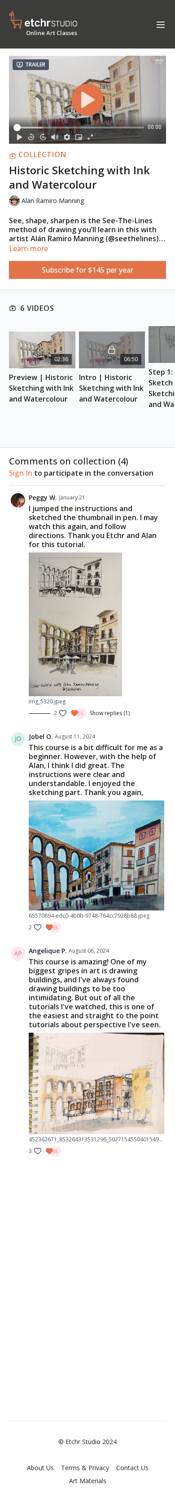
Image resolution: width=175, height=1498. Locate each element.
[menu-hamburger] (160, 24)
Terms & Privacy (85, 1467)
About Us (40, 1467)
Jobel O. (41, 736)
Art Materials (87, 1480)
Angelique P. (48, 950)
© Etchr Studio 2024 (87, 1442)
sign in (20, 473)
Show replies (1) (110, 713)
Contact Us (132, 1467)
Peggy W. (43, 497)
